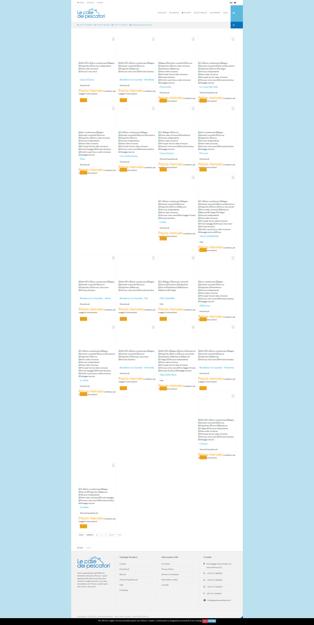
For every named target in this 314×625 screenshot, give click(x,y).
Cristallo (97, 475)
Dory (97, 118)
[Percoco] (216, 118)
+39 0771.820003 (103, 25)
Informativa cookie (169, 580)
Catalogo (162, 13)
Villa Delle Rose (177, 336)
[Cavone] (216, 405)
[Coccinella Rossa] (137, 118)
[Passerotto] (177, 48)
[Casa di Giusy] (97, 48)
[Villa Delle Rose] (177, 336)
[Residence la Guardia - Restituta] (137, 48)
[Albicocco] (216, 267)
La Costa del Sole (216, 48)
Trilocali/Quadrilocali (128, 580)
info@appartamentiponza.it (142, 25)
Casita (177, 187)
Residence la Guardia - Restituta (137, 48)
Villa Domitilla (177, 267)
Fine (119, 535)
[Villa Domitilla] (177, 267)
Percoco (216, 118)
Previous (81, 48)
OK (205, 621)
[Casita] (177, 187)
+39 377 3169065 (214, 594)
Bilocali (122, 574)
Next (113, 48)
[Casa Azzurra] (177, 118)
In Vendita (174, 13)
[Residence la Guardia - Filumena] (216, 336)
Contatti (100, 3)
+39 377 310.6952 (120, 25)
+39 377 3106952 (214, 587)
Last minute (201, 13)
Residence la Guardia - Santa (97, 267)
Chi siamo (90, 3)
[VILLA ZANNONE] (216, 187)
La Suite (97, 336)
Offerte (187, 13)
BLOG (225, 13)
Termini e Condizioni (170, 574)
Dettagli (83, 100)
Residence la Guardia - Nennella (137, 336)
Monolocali (124, 569)
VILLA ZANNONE (216, 187)
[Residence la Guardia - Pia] (137, 267)
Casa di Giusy (97, 48)
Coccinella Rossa (137, 118)
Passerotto (177, 48)
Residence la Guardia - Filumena (216, 336)
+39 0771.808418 (86, 25)
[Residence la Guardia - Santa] (97, 267)
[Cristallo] (97, 475)
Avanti (111, 535)
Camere (122, 564)
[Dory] (97, 118)
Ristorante (215, 13)
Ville (121, 585)
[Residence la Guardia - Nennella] (137, 336)
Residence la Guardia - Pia (137, 267)
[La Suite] (97, 336)
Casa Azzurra (177, 118)
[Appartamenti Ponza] (91, 13)
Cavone (216, 405)
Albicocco (216, 267)
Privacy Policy (167, 569)
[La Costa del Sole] (216, 48)
